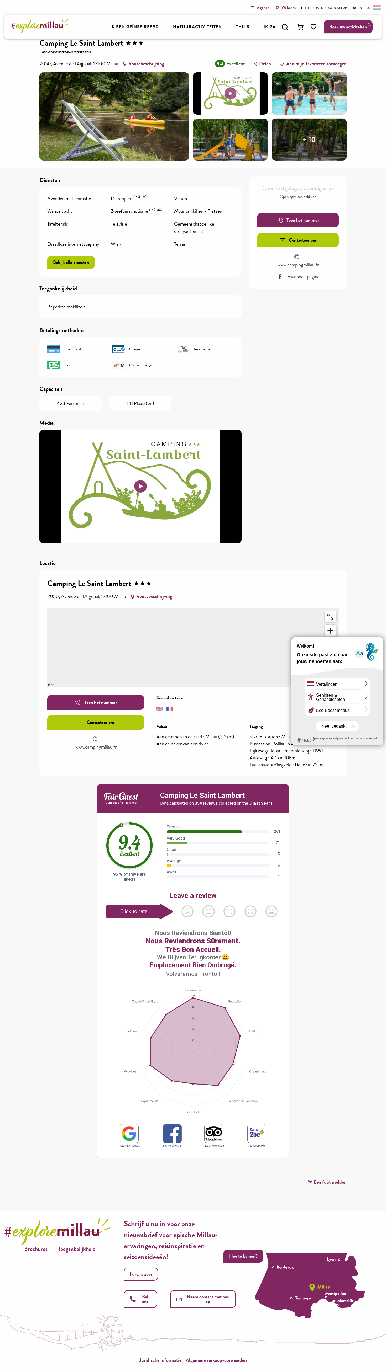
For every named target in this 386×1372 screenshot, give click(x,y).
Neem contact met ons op (208, 1299)
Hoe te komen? (243, 1255)
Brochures (36, 1249)
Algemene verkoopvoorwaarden (216, 1360)
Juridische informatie (160, 1360)
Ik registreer (141, 1274)
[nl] (376, 7)
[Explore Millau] (42, 31)
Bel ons (145, 1299)
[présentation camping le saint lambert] (140, 486)
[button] (285, 27)
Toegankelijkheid (77, 1249)
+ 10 (309, 139)
